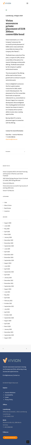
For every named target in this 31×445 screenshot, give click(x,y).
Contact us (16, 375)
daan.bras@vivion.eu (11, 139)
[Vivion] (7, 3)
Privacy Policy (9, 399)
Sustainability (9, 395)
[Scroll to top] (27, 442)
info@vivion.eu (8, 375)
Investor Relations (10, 392)
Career (7, 397)
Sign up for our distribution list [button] (10, 437)
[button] (27, 3)
